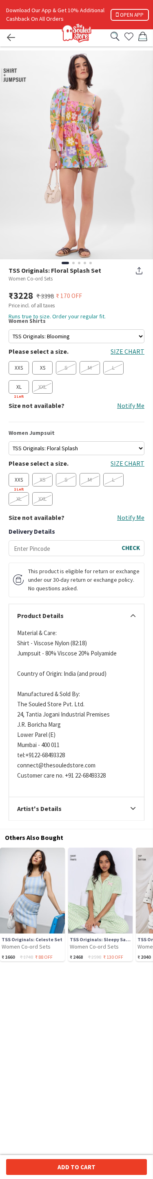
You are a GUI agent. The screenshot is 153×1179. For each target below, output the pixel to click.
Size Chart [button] (127, 351)
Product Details (40, 616)
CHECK (131, 548)
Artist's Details (39, 809)
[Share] (139, 270)
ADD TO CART (76, 1167)
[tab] (76, 616)
